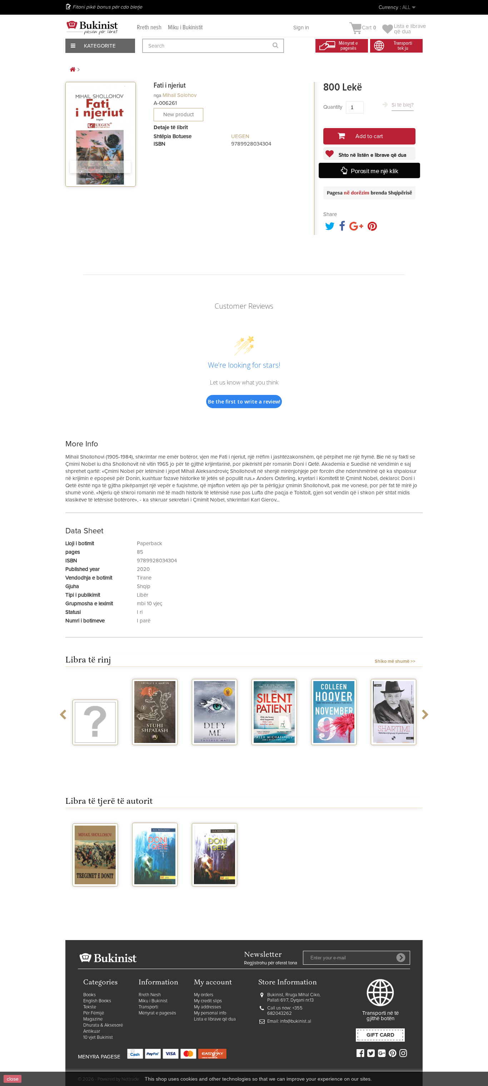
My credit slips (208, 1001)
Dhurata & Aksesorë (103, 1025)
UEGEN (240, 136)
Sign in (301, 27)
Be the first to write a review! (244, 401)
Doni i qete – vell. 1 (155, 895)
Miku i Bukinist (153, 1001)
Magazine (93, 1019)
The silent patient (274, 754)
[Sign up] (401, 957)
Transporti (148, 1007)
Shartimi (393, 751)
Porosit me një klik (374, 171)
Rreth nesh (149, 28)
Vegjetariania (95, 751)
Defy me (214, 751)
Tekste (89, 1007)
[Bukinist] (92, 27)
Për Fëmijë (93, 1013)
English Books (97, 1001)
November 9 (334, 751)
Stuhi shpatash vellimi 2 (155, 754)
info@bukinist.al (295, 1021)
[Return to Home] (72, 69)
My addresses (207, 1007)
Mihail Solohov (179, 95)
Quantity (332, 107)
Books (89, 995)
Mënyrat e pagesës (157, 1013)
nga (157, 95)
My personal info (210, 1013)
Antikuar (91, 1031)
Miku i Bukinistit (185, 28)
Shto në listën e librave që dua (371, 155)
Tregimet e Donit (95, 893)
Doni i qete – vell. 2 (215, 895)
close (13, 1079)
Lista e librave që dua (215, 1019)
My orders (203, 995)
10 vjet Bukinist (98, 1037)
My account (213, 983)
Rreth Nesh (150, 995)
